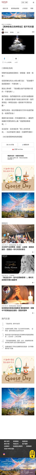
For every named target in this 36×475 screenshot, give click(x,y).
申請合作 (16, 444)
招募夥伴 (6, 446)
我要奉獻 (10, 159)
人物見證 (24, 8)
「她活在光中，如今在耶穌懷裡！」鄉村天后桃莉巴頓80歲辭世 (17, 278)
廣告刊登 (6, 444)
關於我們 (6, 441)
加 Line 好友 (10, 145)
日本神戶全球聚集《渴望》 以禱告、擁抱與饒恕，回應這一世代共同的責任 (18, 248)
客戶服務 (25, 444)
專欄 (31, 8)
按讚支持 (26, 145)
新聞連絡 (16, 441)
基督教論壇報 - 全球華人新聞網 (4, 2)
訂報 (23, 2)
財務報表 (29, 446)
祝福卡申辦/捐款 (9, 449)
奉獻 (26, 2)
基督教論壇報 (15, 8)
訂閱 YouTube (18, 149)
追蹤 (18, 32)
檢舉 (33, 32)
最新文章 (5, 8)
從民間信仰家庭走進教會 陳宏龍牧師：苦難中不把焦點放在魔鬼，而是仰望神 (18, 309)
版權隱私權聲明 (18, 446)
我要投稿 (25, 441)
